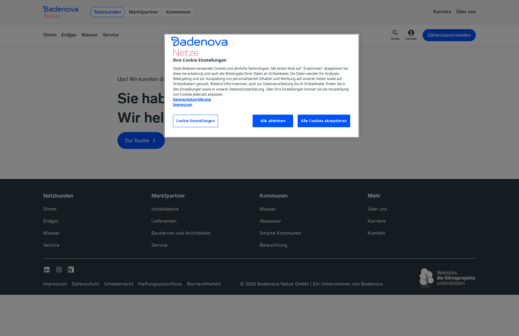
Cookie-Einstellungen (195, 121)
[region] (261, 86)
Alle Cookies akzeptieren (324, 121)
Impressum (182, 104)
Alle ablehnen (272, 121)
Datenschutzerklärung (192, 99)
